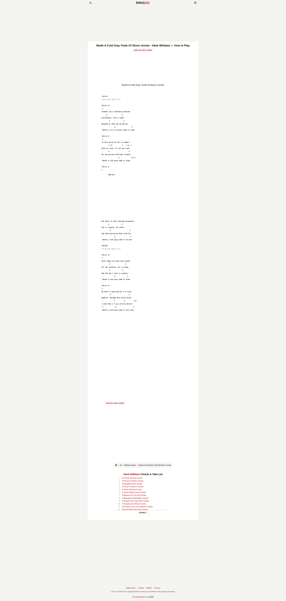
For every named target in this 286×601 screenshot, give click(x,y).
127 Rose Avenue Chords (132, 478)
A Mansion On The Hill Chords (134, 495)
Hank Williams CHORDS (115, 403)
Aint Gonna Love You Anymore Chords (137, 507)
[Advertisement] (143, 22)
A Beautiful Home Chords (132, 484)
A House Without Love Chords (134, 492)
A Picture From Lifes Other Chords (135, 501)
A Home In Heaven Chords (132, 487)
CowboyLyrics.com (141, 597)
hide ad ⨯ (111, 175)
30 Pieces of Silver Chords (132, 481)
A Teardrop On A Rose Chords (134, 504)
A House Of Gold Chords (132, 490)
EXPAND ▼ (143, 513)
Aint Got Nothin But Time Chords (135, 510)
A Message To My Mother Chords (135, 498)
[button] (90, 3)
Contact (141, 588)
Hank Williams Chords (143, 50)
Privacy (157, 588)
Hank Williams (131, 474)
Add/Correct (130, 588)
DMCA (149, 588)
